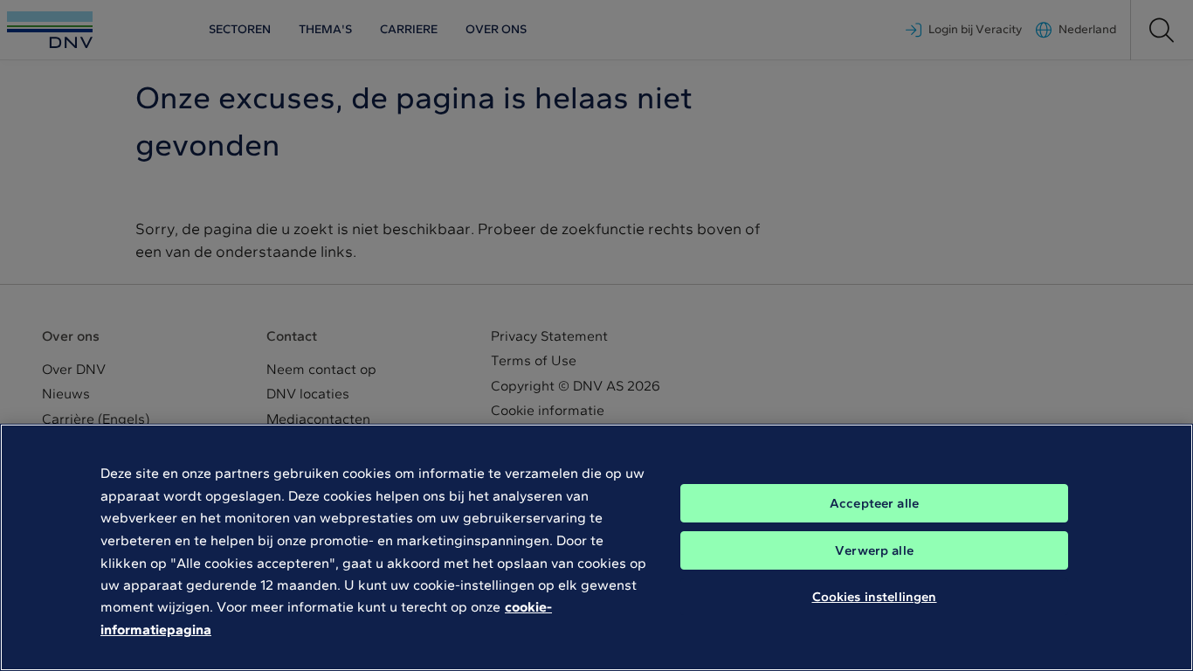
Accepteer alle (874, 503)
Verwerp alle (874, 550)
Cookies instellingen (874, 597)
